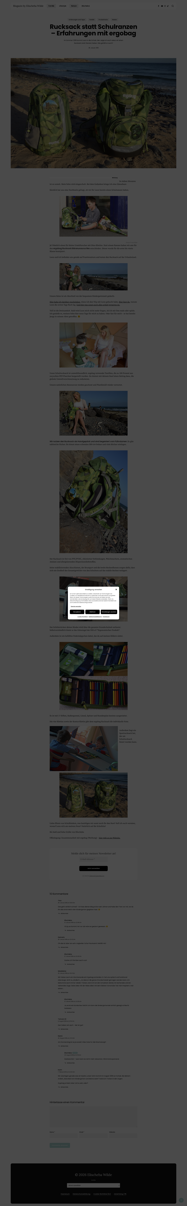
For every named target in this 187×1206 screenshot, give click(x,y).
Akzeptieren (77, 612)
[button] (116, 590)
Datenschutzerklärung (95, 616)
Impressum (106, 616)
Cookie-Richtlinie (83, 616)
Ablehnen (92, 612)
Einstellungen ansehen (109, 612)
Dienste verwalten (76, 606)
